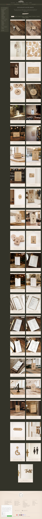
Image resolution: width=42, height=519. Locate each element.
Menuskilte (3, 11)
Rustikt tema (34, 502)
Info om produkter (7, 504)
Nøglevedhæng (3, 16)
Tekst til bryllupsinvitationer (8, 502)
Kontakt (24, 501)
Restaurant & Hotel (3, 9)
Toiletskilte (3, 18)
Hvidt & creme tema (34, 503)
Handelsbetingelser (25, 504)
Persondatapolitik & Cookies (26, 505)
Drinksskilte (3, 23)
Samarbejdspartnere (25, 503)
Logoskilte (3, 25)
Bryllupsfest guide (16, 503)
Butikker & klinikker (3, 20)
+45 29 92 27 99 (18, 510)
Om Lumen (24, 502)
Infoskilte (3, 14)
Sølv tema (33, 504)
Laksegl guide (6, 503)
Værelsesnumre (3, 17)
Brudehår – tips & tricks (17, 504)
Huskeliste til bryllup (17, 502)
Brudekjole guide (16, 505)
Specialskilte (2, 30)
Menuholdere (3, 10)
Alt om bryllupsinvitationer (8, 501)
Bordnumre (3, 12)
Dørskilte (3, 24)
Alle (12, 16)
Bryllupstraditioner (16, 501)
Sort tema (33, 505)
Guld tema (33, 501)
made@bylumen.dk (25, 510)
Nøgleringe (27, 17)
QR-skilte (3, 15)
